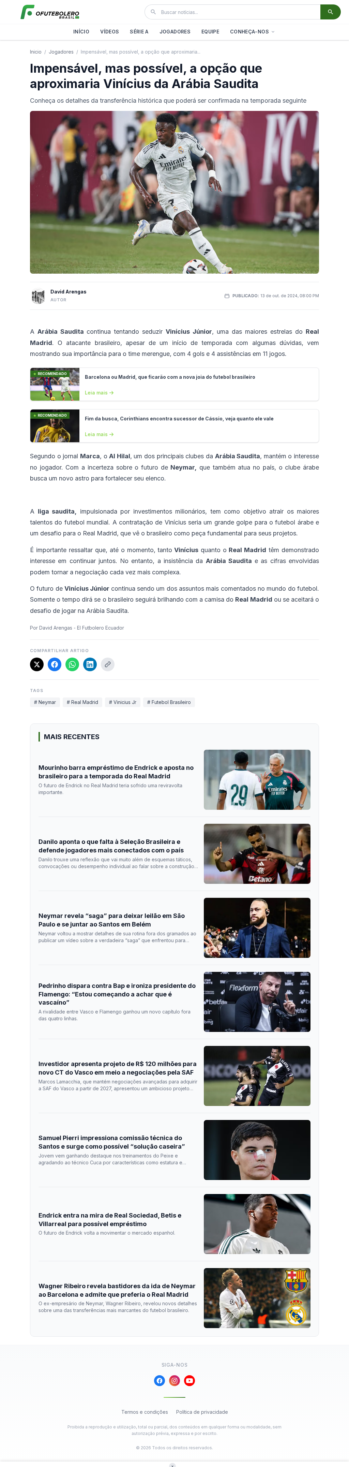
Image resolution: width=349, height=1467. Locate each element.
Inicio (36, 52)
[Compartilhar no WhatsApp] (72, 664)
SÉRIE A (139, 31)
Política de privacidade (202, 1412)
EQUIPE (210, 31)
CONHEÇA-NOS (249, 31)
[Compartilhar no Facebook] (54, 664)
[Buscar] (330, 11)
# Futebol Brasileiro (169, 702)
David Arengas (68, 291)
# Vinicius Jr (122, 702)
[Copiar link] (108, 664)
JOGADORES (175, 31)
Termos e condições (144, 1412)
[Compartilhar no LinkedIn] (90, 664)
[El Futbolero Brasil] (49, 12)
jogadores (61, 52)
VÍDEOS (109, 31)
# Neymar (45, 702)
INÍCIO (81, 31)
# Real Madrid (82, 702)
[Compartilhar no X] (37, 664)
